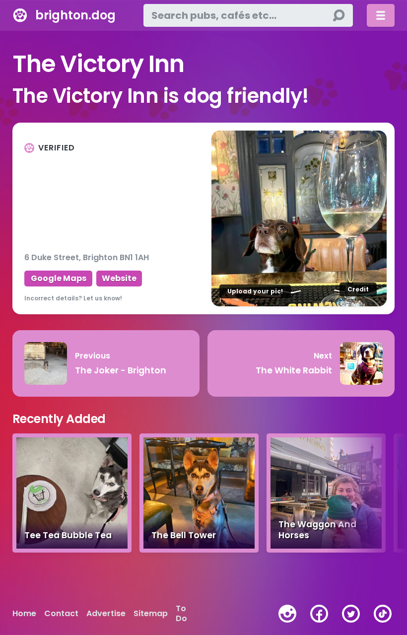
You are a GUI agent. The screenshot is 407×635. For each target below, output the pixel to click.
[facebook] (319, 614)
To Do (181, 614)
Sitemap (151, 614)
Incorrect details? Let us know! (73, 298)
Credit (358, 289)
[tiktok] (383, 614)
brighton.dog (75, 15)
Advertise (106, 614)
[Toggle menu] (381, 15)
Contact (61, 614)
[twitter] (351, 614)
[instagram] (287, 614)
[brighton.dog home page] (20, 15)
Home (24, 614)
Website (119, 278)
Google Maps (58, 278)
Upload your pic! (255, 291)
